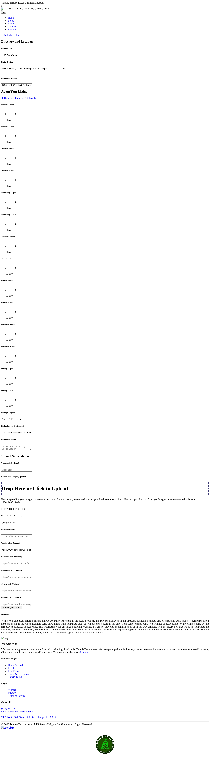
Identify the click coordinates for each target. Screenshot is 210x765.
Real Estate (14, 671)
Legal (11, 668)
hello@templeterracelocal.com (17, 711)
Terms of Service (16, 695)
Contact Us (14, 26)
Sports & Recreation (18, 674)
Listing (11, 23)
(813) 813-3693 (9, 708)
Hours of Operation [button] (19, 98)
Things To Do (15, 676)
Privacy (12, 692)
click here (84, 652)
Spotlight (12, 29)
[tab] (105, 98)
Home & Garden (16, 665)
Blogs (11, 20)
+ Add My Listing (10, 35)
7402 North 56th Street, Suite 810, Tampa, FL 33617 (28, 717)
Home (11, 17)
